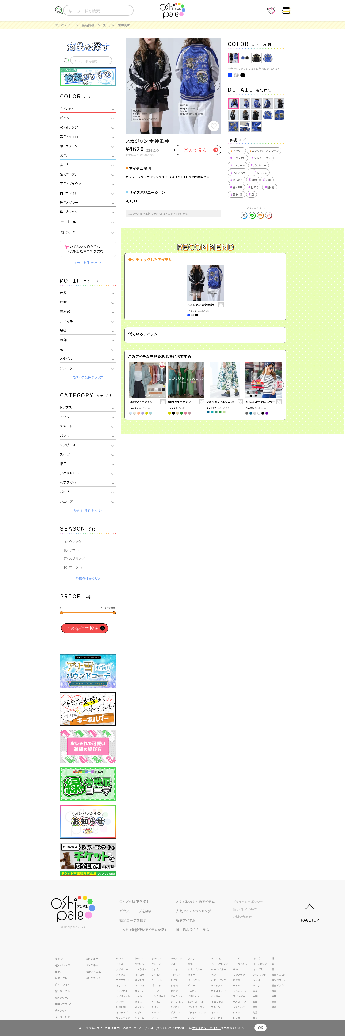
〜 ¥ (108, 607)
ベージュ (216, 958)
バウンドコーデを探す (135, 911)
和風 (267, 179)
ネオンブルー (195, 969)
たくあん (175, 1007)
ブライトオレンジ (197, 1012)
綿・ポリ (236, 187)
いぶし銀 (121, 1007)
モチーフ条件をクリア (88, 377)
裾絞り (253, 187)
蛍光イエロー (279, 974)
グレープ (156, 964)
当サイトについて (245, 909)
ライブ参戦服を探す (134, 901)
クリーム (139, 1018)
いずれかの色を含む (85, 246)
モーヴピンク (240, 964)
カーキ (138, 996)
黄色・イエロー (95, 972)
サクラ (155, 1007)
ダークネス (177, 996)
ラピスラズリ (240, 991)
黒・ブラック (93, 978)
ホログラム (217, 1001)
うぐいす (139, 958)
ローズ (256, 958)
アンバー (121, 1001)
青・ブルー (92, 965)
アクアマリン (123, 980)
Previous (224, 57)
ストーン (175, 974)
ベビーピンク (218, 980)
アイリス (120, 974)
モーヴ (237, 958)
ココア (155, 991)
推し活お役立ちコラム (192, 929)
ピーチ (191, 985)
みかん (215, 1012)
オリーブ (139, 991)
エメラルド (141, 969)
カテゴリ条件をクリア (88, 510)
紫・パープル (62, 991)
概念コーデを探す (133, 920)
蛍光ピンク (278, 985)
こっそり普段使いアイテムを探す (143, 929)
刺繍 (253, 179)
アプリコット (123, 996)
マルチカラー (239, 172)
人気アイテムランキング (193, 911)
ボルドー (216, 996)
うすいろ (139, 964)
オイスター (141, 980)
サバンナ (156, 1012)
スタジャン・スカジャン (264, 150)
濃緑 (255, 1007)
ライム (236, 985)
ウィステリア (123, 1018)
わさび (256, 985)
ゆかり (236, 980)
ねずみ (191, 974)
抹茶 (255, 996)
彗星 (255, 991)
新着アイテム (186, 920)
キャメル (139, 1007)
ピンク (59, 958)
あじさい (121, 985)
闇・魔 (270, 187)
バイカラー (258, 165)
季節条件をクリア (88, 578)
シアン (155, 1018)
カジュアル (237, 158)
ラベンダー (239, 996)
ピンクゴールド (196, 1001)
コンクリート (159, 996)
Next (288, 57)
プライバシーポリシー (248, 901)
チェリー (175, 1018)
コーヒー (157, 974)
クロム (155, 969)
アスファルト (123, 991)
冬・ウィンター (74, 541)
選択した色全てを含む (87, 251)
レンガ (236, 1018)
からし (138, 1001)
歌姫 (255, 1001)
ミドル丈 (260, 172)
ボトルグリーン (219, 991)
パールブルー (195, 980)
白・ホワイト (62, 984)
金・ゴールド (62, 1017)
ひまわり (192, 991)
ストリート (237, 165)
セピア (174, 991)
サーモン (156, 1001)
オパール (140, 985)
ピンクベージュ (196, 1007)
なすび (191, 958)
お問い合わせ (242, 916)
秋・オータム (73, 567)
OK (260, 1027)
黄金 (274, 1001)
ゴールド (156, 985)
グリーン (156, 958)
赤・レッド (61, 1010)
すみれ (174, 985)
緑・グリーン (62, 997)
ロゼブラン (259, 969)
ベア (213, 974)
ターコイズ (177, 1001)
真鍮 (255, 1012)
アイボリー (122, 969)
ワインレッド (259, 974)
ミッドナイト (218, 1018)
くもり (138, 1012)
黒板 (274, 1007)
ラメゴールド (240, 1001)
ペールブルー (218, 969)
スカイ (174, 969)
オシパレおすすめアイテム (195, 901)
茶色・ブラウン (64, 1004)
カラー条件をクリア (88, 262)
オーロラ (140, 974)
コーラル (156, 980)
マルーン (216, 1007)
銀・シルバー (93, 958)
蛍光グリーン (279, 980)
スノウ (174, 980)
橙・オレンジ (62, 965)
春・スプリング (74, 558)
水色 (58, 972)
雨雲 (274, 991)
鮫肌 (274, 996)
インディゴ (122, 1012)
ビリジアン (193, 996)
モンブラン (239, 974)
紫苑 (255, 1018)
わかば (256, 980)
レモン (236, 1012)
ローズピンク (260, 964)
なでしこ (192, 964)
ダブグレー (177, 1012)
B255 (119, 958)
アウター (236, 150)
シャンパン (176, 958)
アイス (119, 964)
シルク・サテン (261, 158)
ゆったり (236, 179)
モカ (235, 969)
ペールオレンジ (219, 964)
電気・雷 (236, 194)
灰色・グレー (62, 978)
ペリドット (216, 985)
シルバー (175, 964)
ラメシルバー (240, 1007)
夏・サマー (71, 550)
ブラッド (192, 1018)
